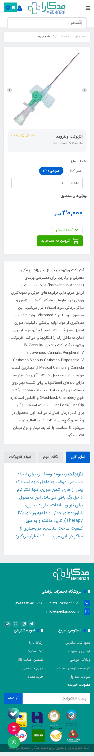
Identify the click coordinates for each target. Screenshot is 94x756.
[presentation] (84, 90)
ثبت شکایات (35, 651)
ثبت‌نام (13, 698)
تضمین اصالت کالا (30, 659)
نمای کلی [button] (78, 457)
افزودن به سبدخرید (56, 241)
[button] (10, 7)
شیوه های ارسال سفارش (73, 668)
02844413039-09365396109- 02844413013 (47, 603)
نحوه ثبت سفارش (77, 642)
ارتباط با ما (36, 642)
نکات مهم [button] (50, 457)
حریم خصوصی (32, 668)
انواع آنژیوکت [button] (20, 457)
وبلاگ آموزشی (80, 659)
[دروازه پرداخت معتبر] (21, 720)
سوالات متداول (80, 676)
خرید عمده (35, 676)
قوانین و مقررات (79, 651)
